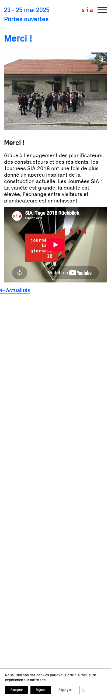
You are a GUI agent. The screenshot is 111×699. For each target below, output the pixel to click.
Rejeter (41, 690)
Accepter (17, 690)
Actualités (17, 290)
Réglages (65, 690)
